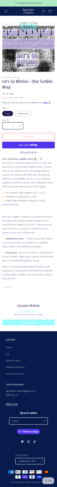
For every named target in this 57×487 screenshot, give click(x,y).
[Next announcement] (51, 3)
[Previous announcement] (5, 3)
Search (9, 347)
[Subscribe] (44, 421)
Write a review (28, 322)
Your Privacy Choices (15, 373)
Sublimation (23, 113)
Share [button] (7, 287)
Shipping (5, 97)
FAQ (8, 354)
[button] (6, 11)
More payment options (28, 152)
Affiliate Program (13, 360)
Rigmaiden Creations (24, 482)
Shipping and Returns (15, 367)
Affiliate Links (12, 404)
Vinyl (7, 113)
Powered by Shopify (39, 482)
